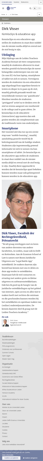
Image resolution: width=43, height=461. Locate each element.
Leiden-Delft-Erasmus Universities (13, 420)
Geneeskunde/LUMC (9, 373)
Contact (4, 436)
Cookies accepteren (11, 458)
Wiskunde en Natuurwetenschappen (14, 386)
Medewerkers (24, 2)
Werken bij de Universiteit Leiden (13, 407)
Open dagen (6, 356)
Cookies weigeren (31, 458)
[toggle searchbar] (30, 8)
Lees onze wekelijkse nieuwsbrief (13, 445)
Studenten (16, 2)
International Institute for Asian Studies (15, 399)
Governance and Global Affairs (12, 377)
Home (3, 14)
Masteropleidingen (8, 343)
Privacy (4, 433)
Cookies (4, 430)
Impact (4, 417)
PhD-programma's (8, 346)
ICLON (4, 396)
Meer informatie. (8, 455)
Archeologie (6, 367)
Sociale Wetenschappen (10, 383)
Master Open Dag (8, 359)
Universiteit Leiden (7, 2)
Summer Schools (8, 353)
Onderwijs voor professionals (12, 349)
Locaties (5, 424)
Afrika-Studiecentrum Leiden (12, 390)
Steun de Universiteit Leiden (11, 411)
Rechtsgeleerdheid (8, 380)
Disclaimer (5, 427)
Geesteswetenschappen (10, 370)
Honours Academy (8, 393)
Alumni (4, 414)
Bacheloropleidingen (9, 340)
